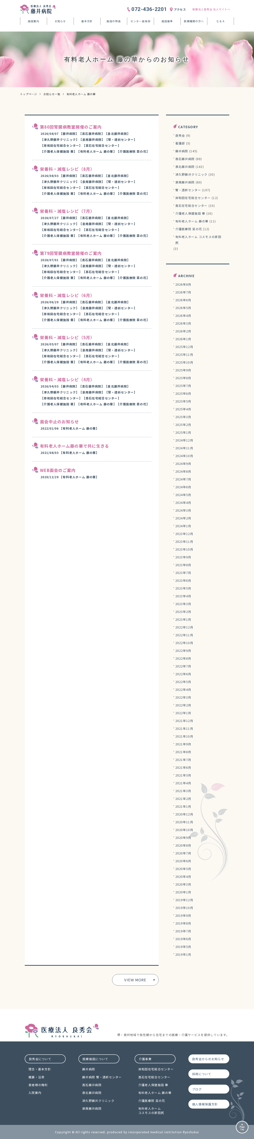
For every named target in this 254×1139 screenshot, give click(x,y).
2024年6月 (183, 487)
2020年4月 (183, 876)
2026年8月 (183, 284)
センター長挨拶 (140, 21)
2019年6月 (183, 939)
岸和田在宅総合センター (193, 198)
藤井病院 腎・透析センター (102, 1077)
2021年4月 (183, 783)
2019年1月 (183, 954)
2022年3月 (183, 697)
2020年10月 (184, 830)
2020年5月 (183, 868)
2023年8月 (183, 565)
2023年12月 (184, 533)
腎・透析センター (188, 190)
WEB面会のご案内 (58, 470)
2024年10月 (184, 456)
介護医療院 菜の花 (188, 229)
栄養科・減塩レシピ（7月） (67, 211)
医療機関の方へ (194, 21)
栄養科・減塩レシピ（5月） (67, 337)
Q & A (220, 21)
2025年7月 (183, 385)
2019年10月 (184, 907)
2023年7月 (183, 572)
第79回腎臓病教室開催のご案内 (71, 253)
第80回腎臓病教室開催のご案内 (71, 127)
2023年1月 (183, 619)
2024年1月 (183, 526)
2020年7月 (183, 853)
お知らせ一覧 (51, 94)
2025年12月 (184, 346)
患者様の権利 (38, 1085)
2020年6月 (183, 861)
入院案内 (34, 1093)
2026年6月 (183, 300)
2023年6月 (183, 580)
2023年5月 (183, 588)
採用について (201, 1074)
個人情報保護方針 (205, 1104)
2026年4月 (183, 315)
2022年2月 (183, 705)
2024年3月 (183, 510)
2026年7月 (183, 292)
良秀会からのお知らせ (208, 1059)
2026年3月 (183, 323)
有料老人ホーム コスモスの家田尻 (198, 239)
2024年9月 (183, 463)
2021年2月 (183, 798)
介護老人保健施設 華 (190, 213)
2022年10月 (184, 643)
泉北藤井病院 (184, 166)
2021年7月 (183, 759)
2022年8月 (183, 658)
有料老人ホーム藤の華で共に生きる (74, 446)
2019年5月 (183, 946)
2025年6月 (183, 393)
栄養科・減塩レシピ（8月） (67, 169)
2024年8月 (183, 471)
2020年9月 (183, 837)
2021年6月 (183, 767)
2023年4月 (183, 596)
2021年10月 (184, 736)
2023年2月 (183, 611)
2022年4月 (183, 689)
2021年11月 (184, 728)
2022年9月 (183, 650)
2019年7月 (183, 931)
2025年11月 (184, 354)
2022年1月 (183, 713)
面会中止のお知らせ (59, 421)
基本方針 (87, 21)
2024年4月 (183, 502)
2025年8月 (183, 378)
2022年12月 (184, 627)
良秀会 (180, 135)
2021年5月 (183, 775)
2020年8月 (183, 845)
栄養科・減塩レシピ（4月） (67, 379)
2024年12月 (184, 440)
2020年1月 (183, 892)
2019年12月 (184, 900)
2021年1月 (183, 806)
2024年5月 (183, 495)
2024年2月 (183, 518)
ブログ (197, 1089)
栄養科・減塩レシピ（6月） (67, 295)
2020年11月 (184, 822)
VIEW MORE (135, 979)
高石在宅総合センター (191, 205)
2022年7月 (183, 666)
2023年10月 (184, 549)
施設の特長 (114, 21)
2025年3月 (183, 417)
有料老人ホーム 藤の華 (191, 221)
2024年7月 (183, 479)
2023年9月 (183, 557)
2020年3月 (183, 884)
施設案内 (33, 21)
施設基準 (167, 21)
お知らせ (60, 21)
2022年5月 (183, 682)
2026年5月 (183, 308)
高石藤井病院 (184, 159)
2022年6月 (183, 674)
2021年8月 (183, 752)
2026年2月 (183, 331)
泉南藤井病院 (184, 182)
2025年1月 (183, 432)
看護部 (180, 143)
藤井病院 (181, 151)
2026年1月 (183, 339)
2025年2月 (183, 424)
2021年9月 (183, 744)
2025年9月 (183, 370)
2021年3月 (183, 791)
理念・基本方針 (39, 1069)
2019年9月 (183, 915)
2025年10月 (184, 362)
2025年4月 (183, 409)
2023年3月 (183, 604)
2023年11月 (184, 541)
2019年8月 (183, 923)
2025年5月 (183, 401)
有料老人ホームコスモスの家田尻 (151, 1110)
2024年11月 (184, 448)
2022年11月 (184, 635)
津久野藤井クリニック (191, 174)
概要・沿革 (36, 1077)
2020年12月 (184, 814)
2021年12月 (184, 720)
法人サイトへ (211, 9)
